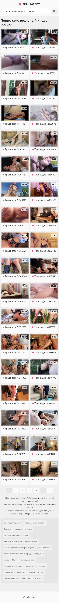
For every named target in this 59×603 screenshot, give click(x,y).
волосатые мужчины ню (14, 572)
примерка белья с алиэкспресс (18, 578)
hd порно (28, 513)
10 (50, 490)
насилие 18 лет (10, 559)
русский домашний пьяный (16, 535)
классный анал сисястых (35, 522)
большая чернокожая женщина (18, 529)
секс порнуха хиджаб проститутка (19, 547)
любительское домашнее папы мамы (20, 541)
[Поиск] (54, 11)
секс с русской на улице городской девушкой (24, 553)
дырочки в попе (44, 547)
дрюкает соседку (36, 572)
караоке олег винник (13, 566)
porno (40, 498)
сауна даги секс (28, 559)
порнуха (47, 510)
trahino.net (31, 4)
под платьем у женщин (36, 566)
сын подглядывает (12, 522)
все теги (38, 578)
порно (29, 501)
